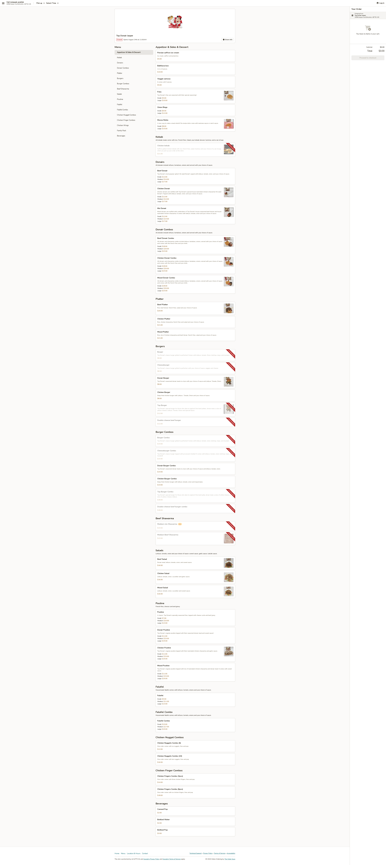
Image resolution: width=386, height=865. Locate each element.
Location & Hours (133, 853)
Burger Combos (123, 83)
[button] (195, 56)
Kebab (119, 57)
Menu (123, 853)
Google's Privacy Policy (151, 859)
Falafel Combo (122, 110)
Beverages (121, 136)
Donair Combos (123, 68)
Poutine (120, 99)
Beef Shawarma (123, 89)
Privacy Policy (208, 853)
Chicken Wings (123, 125)
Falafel (119, 104)
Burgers (120, 78)
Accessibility (231, 853)
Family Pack (121, 130)
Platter (119, 73)
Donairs (120, 63)
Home (117, 853)
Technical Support (195, 853)
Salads (119, 94)
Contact (145, 853)
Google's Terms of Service (172, 859)
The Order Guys (229, 859)
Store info (228, 40)
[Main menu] (3, 3)
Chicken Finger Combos (126, 120)
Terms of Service (219, 853)
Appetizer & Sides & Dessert (129, 52)
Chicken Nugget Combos (126, 115)
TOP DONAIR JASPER (15, 2)
